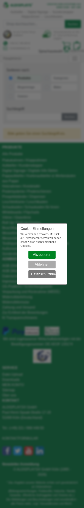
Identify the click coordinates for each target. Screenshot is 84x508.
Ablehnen (42, 264)
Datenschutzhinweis (43, 274)
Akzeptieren (42, 254)
